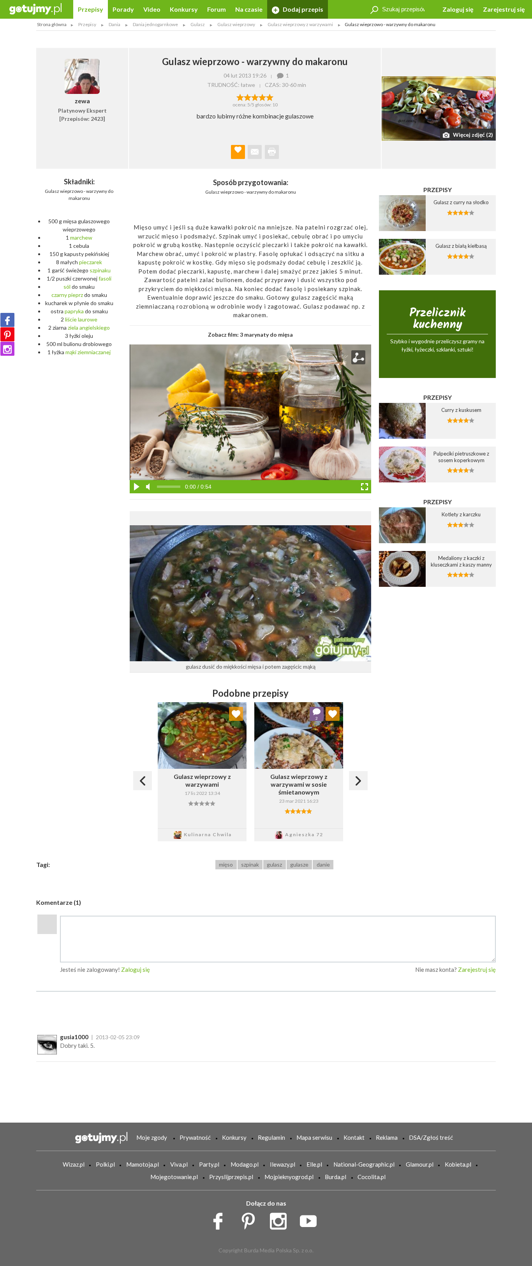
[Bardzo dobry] (262, 96)
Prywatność (195, 1137)
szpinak (250, 864)
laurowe (87, 319)
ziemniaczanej (94, 352)
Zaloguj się (458, 9)
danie (323, 864)
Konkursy (184, 9)
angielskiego (94, 327)
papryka (74, 311)
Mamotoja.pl (142, 1164)
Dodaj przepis (302, 9)
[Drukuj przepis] (272, 152)
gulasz (274, 864)
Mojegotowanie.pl (174, 1176)
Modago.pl (245, 1164)
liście (71, 319)
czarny (59, 294)
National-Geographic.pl (364, 1164)
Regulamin (271, 1137)
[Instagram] (7, 349)
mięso (226, 864)
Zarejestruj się (504, 9)
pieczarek (90, 262)
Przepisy (90, 9)
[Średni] (247, 96)
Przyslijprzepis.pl (231, 1176)
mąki (70, 352)
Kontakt (354, 1137)
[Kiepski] (240, 96)
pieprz (75, 294)
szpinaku (100, 270)
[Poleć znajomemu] (255, 152)
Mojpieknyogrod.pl (289, 1176)
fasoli (105, 278)
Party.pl (209, 1164)
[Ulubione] (236, 714)
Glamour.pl (419, 1164)
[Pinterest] (7, 334)
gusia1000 (74, 1036)
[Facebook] (7, 320)
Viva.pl (179, 1164)
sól (66, 286)
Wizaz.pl (74, 1164)
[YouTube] (311, 1219)
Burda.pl (335, 1176)
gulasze (299, 864)
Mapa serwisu (314, 1137)
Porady (123, 9)
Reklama (387, 1137)
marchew (81, 237)
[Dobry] (255, 96)
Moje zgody (151, 1137)
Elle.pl (314, 1164)
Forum (216, 9)
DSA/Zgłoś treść (431, 1137)
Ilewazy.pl (282, 1164)
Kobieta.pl (458, 1164)
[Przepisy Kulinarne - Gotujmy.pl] (35, 8)
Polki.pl (105, 1164)
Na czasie (248, 9)
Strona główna (52, 24)
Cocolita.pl (372, 1176)
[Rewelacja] (269, 96)
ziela (73, 327)
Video (151, 9)
